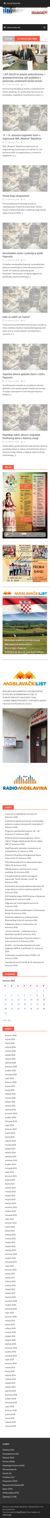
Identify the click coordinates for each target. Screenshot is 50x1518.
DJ (24, 84)
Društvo (6, 1449)
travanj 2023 (10, 1191)
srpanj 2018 (10, 1414)
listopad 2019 (11, 1355)
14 (31, 999)
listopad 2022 (11, 1215)
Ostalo (6, 1473)
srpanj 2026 (10, 1039)
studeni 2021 (10, 1258)
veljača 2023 (10, 1199)
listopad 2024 (11, 1121)
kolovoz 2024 (11, 1129)
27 (25, 1008)
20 (25, 1004)
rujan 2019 (9, 1359)
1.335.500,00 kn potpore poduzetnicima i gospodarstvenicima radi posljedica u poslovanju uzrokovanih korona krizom (23, 78)
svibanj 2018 (10, 1422)
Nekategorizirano (10, 1465)
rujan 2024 (9, 1125)
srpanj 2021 (10, 1273)
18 (12, 1004)
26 (18, 1008)
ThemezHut (7, 1515)
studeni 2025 (10, 1070)
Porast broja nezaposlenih (16, 195)
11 (12, 999)
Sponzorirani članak (11, 1485)
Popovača (7, 1481)
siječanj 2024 (10, 1156)
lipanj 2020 (9, 1324)
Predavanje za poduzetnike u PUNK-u (21, 955)
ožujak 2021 (10, 1289)
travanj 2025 (10, 1098)
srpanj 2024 (10, 1133)
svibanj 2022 (10, 1234)
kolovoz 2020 (11, 1316)
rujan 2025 (9, 1078)
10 (6, 999)
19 (18, 1004)
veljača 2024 (10, 1152)
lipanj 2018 (9, 1418)
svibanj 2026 (10, 1047)
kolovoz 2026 (11, 1035)
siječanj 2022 (10, 1250)
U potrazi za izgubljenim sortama (19, 814)
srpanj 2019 (10, 1367)
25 (12, 1008)
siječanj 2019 (10, 1390)
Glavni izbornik (13, 27)
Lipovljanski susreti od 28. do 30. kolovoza (23, 962)
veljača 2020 (10, 1340)
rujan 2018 (9, 1406)
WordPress (21, 1512)
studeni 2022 (10, 1211)
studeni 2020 (10, 1305)
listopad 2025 (11, 1074)
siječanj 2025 (10, 1109)
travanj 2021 (10, 1285)
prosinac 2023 (11, 1160)
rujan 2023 (9, 1172)
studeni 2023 (10, 1164)
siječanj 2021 (10, 1297)
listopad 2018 (11, 1402)
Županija (6, 1496)
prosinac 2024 (11, 1113)
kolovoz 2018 (11, 1410)
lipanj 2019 (9, 1371)
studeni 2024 (10, 1117)
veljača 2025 (10, 1105)
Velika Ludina (8, 1492)
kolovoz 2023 (11, 1176)
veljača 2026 (10, 1058)
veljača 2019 (10, 1387)
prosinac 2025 (11, 1066)
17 (6, 1004)
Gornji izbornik (13, 3)
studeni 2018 (10, 1398)
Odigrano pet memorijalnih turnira (20, 903)
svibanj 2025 (10, 1094)
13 (25, 999)
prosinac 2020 (11, 1301)
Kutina (5, 1461)
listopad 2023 (11, 1168)
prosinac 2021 (11, 1254)
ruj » (9, 1020)
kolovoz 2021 (11, 1269)
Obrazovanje (8, 1469)
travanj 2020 (10, 1332)
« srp (5, 1020)
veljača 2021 (10, 1293)
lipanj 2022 (9, 1230)
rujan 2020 (9, 1312)
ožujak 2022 (10, 1242)
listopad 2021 (11, 1262)
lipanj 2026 (9, 1043)
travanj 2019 (10, 1379)
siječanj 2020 (10, 1344)
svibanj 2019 (10, 1375)
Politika (6, 1477)
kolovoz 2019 (11, 1363)
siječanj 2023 (10, 1203)
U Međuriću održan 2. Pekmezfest (19, 924)
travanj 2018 (10, 1426)
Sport (5, 1489)
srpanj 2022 (10, 1226)
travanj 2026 (10, 1051)
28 (31, 1008)
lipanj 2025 (9, 1090)
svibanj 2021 (10, 1281)
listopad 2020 (11, 1308)
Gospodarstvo (9, 1453)
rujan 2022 (9, 1219)
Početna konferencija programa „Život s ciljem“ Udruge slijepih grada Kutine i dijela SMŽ (23, 841)
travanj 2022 (10, 1238)
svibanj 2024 (10, 1140)
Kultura (6, 1457)
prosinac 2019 (11, 1348)
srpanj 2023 (10, 1180)
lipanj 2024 (9, 1137)
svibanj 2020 (10, 1328)
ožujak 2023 (10, 1195)
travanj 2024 (10, 1144)
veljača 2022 (10, 1246)
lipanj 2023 (9, 1183)
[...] (42, 95)
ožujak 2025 (10, 1101)
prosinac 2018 (11, 1394)
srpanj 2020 (10, 1320)
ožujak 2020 (10, 1336)
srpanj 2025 (10, 1086)
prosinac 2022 (11, 1207)
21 (31, 1004)
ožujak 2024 (10, 1148)
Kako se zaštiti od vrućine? (16, 317)
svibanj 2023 (10, 1187)
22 (38, 1004)
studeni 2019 (10, 1351)
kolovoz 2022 (11, 1222)
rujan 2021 (9, 1266)
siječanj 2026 (10, 1062)
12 (18, 999)
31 (6, 1013)
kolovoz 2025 (11, 1082)
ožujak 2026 (10, 1055)
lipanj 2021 (9, 1277)
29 (38, 1008)
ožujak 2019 (10, 1383)
